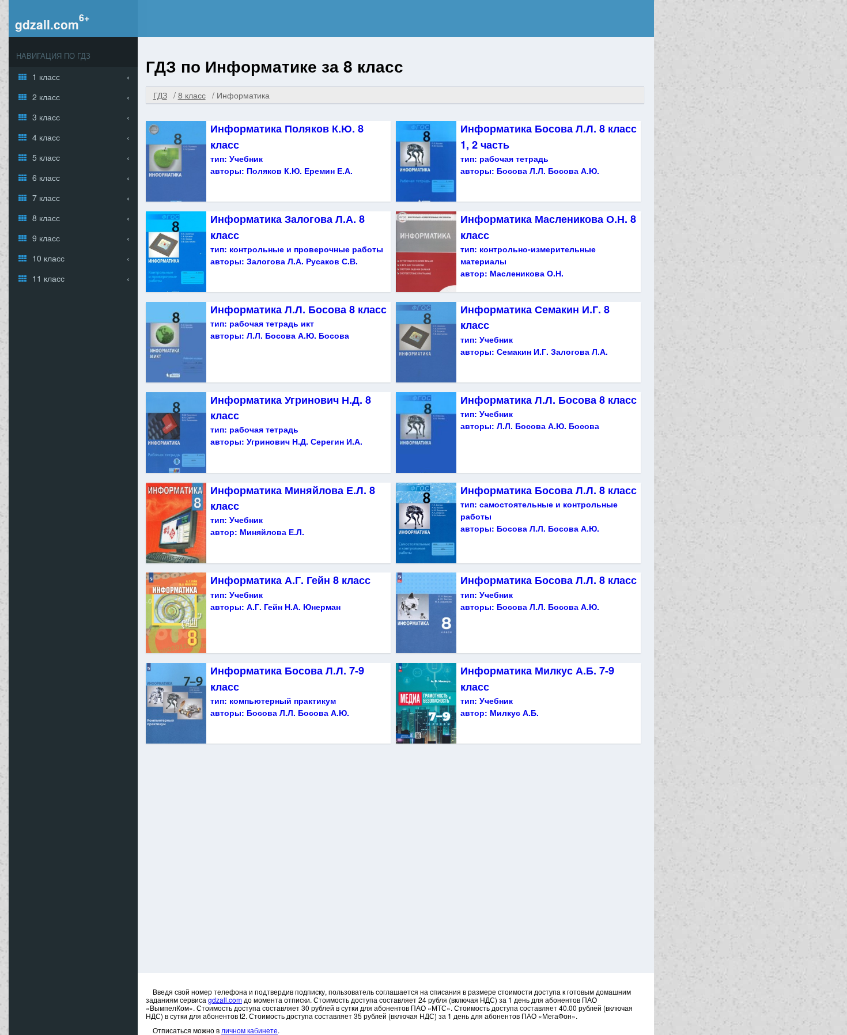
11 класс (48, 278)
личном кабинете (249, 1030)
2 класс (46, 97)
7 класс (46, 197)
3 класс (46, 117)
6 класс (46, 177)
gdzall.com (46, 24)
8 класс (46, 217)
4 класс (46, 137)
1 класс (46, 76)
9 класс (46, 238)
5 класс (46, 157)
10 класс (48, 258)
